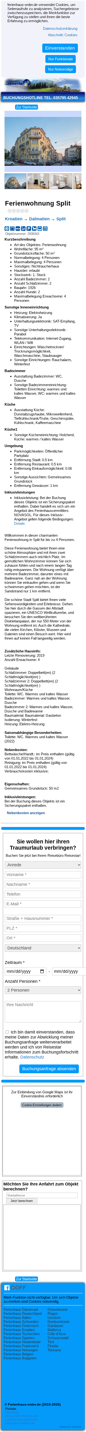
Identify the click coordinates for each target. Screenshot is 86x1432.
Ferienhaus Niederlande (22, 1342)
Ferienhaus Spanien (19, 1338)
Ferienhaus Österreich (21, 1326)
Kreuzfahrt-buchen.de (21, 1416)
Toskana (54, 1350)
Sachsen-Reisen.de (20, 1423)
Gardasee (55, 1326)
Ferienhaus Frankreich (21, 1346)
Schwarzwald (58, 1338)
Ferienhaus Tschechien (22, 1334)
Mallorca (54, 1330)
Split (61, 219)
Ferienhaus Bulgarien (20, 1358)
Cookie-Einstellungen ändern (42, 1105)
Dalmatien (39, 219)
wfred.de (76, 1426)
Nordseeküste (59, 1322)
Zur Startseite (26, 107)
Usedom (54, 1318)
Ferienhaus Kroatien (19, 1330)
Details (19, 523)
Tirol (51, 1342)
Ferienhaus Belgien (18, 1354)
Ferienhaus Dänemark (21, 1309)
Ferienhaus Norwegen (21, 1350)
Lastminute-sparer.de (21, 1419)
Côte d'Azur (57, 1334)
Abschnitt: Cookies (62, 35)
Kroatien (13, 219)
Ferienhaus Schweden (21, 1322)
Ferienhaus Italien (17, 1318)
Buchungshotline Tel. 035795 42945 (40, 98)
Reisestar (12, 1412)
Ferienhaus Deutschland (23, 1313)
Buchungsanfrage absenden (49, 1068)
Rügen (53, 1313)
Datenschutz (32, 1057)
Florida (53, 1346)
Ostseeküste (58, 1309)
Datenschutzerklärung (60, 28)
